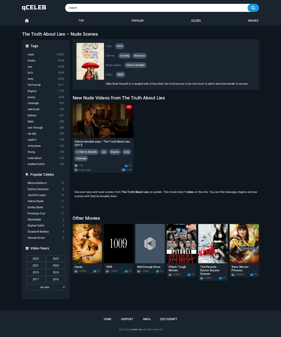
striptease (46, 145)
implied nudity (46, 164)
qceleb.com (136, 329)
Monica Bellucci (46, 182)
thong (46, 151)
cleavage (46, 103)
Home (27, 21)
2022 (56, 258)
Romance (139, 55)
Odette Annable (135, 65)
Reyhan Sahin (46, 225)
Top (81, 20)
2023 (36, 258)
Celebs (196, 20)
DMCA (146, 319)
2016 (56, 279)
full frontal (46, 84)
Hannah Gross (46, 237)
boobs (46, 60)
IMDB (120, 74)
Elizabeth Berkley (46, 231)
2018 (56, 272)
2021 (36, 265)
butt (46, 72)
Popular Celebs (42, 174)
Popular (138, 20)
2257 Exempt (168, 319)
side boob (46, 109)
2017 (36, 279)
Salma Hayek (46, 201)
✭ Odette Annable (86, 152)
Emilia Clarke (46, 207)
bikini (46, 121)
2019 (36, 272)
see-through (46, 127)
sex (46, 66)
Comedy (124, 55)
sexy (46, 78)
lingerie (46, 91)
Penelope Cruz (46, 213)
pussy (46, 97)
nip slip (46, 133)
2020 (56, 265)
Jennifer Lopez (46, 195)
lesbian (46, 115)
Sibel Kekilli (46, 219)
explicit (46, 139)
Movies (253, 20)
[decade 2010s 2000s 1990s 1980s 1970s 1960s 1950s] (46, 287)
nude (46, 54)
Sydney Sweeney (46, 189)
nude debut (46, 158)
